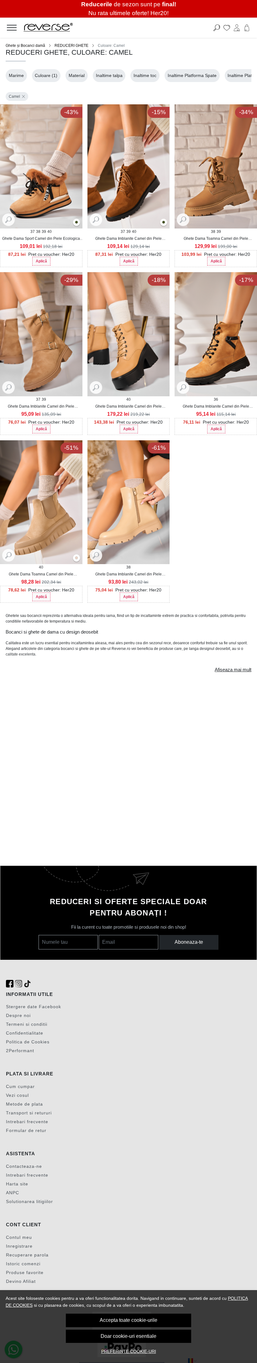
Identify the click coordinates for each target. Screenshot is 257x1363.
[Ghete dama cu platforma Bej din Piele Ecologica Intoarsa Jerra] (76, 558)
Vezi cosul (17, 1095)
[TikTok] (27, 984)
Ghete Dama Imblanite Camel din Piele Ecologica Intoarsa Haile (41, 406)
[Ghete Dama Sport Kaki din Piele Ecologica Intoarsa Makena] (76, 222)
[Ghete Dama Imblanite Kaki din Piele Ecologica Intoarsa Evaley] (163, 222)
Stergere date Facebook (33, 1006)
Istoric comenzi (23, 1263)
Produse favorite (25, 1272)
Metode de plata (24, 1104)
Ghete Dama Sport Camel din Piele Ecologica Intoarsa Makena (41, 238)
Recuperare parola (27, 1254)
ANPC (12, 1192)
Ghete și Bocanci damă (25, 45)
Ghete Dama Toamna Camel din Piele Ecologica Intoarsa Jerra (41, 574)
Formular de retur (26, 1130)
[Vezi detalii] (8, 219)
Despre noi (18, 1015)
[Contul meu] (236, 27)
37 (32, 231)
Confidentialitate (24, 1033)
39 (44, 231)
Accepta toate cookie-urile (128, 1320)
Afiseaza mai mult (233, 669)
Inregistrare (19, 1246)
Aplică (41, 261)
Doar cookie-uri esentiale (128, 1336)
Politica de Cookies (28, 1041)
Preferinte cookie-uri (128, 1351)
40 (49, 231)
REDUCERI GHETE (71, 45)
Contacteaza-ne (24, 1166)
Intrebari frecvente (27, 1121)
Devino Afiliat (21, 1281)
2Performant (20, 1050)
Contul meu (19, 1237)
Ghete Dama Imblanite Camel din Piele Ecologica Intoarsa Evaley (128, 238)
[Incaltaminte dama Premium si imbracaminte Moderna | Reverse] (102, 28)
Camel (14, 96)
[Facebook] (9, 984)
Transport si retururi (29, 1112)
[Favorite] (226, 27)
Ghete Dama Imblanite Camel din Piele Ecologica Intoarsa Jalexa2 (216, 406)
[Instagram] (18, 984)
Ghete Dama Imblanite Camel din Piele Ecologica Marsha (128, 574)
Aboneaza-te (189, 942)
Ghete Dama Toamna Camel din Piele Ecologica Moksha (216, 238)
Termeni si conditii (26, 1024)
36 (216, 399)
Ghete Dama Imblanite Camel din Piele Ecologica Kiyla (128, 406)
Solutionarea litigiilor (29, 1201)
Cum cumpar (20, 1086)
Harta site (17, 1183)
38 (38, 231)
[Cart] (247, 27)
